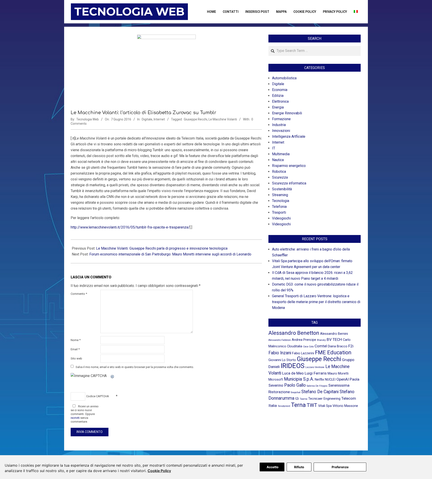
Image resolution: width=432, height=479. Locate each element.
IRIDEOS (292, 366)
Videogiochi (281, 218)
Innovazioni (281, 131)
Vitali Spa (325, 406)
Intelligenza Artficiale (288, 136)
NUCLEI (330, 379)
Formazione (281, 119)
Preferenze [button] (340, 467)
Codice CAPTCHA (97, 396)
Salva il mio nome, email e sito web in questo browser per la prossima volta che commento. (135, 366)
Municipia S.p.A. (299, 379)
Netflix (319, 379)
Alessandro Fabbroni (279, 340)
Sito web (76, 358)
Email (75, 349)
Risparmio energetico (289, 166)
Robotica (279, 171)
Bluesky (321, 340)
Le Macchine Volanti (223, 119)
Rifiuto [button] (299, 467)
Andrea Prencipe (304, 340)
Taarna (303, 398)
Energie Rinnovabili (287, 113)
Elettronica (280, 101)
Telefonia (279, 206)
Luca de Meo (293, 373)
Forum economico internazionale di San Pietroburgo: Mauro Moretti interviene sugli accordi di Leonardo (170, 254)
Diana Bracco (337, 346)
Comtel (321, 346)
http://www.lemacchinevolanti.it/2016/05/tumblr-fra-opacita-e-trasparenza (129, 227)
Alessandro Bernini (334, 334)
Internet (159, 119)
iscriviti (75, 417)
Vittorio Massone (345, 406)
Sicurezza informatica (289, 183)
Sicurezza (280, 177)
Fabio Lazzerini (303, 353)
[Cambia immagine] (112, 376)
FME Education (333, 352)
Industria (279, 125)
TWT (312, 405)
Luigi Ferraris (316, 373)
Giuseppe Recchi (195, 119)
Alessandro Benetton (293, 333)
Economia (279, 90)
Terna (298, 404)
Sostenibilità (282, 189)
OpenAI (342, 379)
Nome (76, 340)
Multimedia (281, 154)
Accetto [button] (273, 467)
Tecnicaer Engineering (324, 399)
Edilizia (278, 95)
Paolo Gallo (295, 385)
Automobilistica (284, 78)
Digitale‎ (147, 119)
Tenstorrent (284, 406)
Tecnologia (280, 201)
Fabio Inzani (279, 352)
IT (273, 148)
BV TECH (334, 339)
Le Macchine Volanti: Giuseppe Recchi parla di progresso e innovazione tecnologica (161, 248)
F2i (350, 346)
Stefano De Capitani (320, 391)
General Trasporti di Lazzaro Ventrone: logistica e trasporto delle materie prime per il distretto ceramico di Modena (316, 302)
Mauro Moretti (338, 373)
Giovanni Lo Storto (282, 360)
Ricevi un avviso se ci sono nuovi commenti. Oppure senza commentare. (85, 414)
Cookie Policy (159, 470)
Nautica (278, 160)
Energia (278, 107)
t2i (297, 399)
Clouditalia (294, 346)
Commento (79, 293)
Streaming (280, 195)
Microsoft (275, 379)
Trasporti (279, 212)
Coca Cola (308, 346)
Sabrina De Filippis (317, 385)
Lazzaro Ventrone (314, 367)
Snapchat (295, 392)
